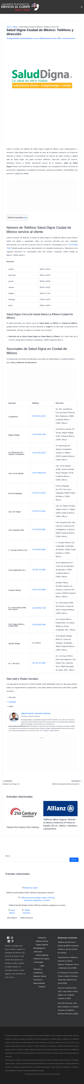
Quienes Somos (42, 941)
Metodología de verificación (39, 950)
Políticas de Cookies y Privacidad (41, 960)
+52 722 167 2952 (39, 663)
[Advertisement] (42, 131)
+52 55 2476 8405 (39, 590)
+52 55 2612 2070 (39, 416)
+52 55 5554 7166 (39, 434)
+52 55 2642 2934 (39, 625)
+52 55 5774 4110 (38, 493)
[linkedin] (8, 941)
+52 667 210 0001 (39, 570)
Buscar (8, 856)
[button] (42, 469)
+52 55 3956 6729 (39, 473)
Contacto (42, 987)
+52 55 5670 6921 (39, 529)
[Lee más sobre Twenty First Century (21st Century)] (24, 812)
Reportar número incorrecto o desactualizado (39, 979)
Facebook (12, 702)
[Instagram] (12, 938)
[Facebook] (8, 938)
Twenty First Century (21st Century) (23, 827)
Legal (42, 966)
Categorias (42, 938)
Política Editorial (42, 955)
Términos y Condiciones (38, 971)
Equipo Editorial (42, 945)
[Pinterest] (12, 941)
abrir (25, 217)
